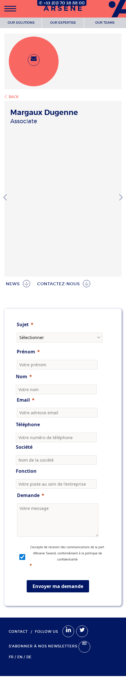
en (20, 657)
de (28, 657)
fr (11, 657)
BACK (14, 96)
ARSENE (63, 8)
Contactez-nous (58, 283)
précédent (7, 197)
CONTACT (18, 631)
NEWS (13, 283)
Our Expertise (63, 22)
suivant (119, 197)
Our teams (105, 22)
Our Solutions (21, 22)
